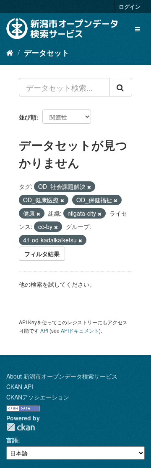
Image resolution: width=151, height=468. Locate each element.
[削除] (89, 186)
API (44, 330)
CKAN (20, 427)
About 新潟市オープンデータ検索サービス (61, 376)
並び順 (27, 117)
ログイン (130, 6)
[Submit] (120, 87)
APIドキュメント (80, 330)
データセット (46, 52)
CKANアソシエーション (37, 397)
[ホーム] (9, 52)
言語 (12, 440)
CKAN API (19, 386)
